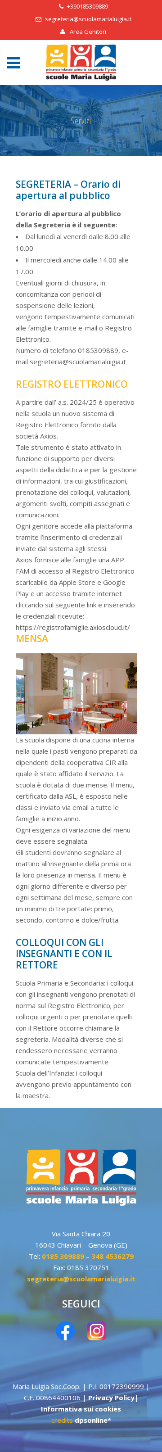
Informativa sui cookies (81, 1408)
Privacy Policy (111, 1397)
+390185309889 (87, 6)
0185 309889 (63, 1256)
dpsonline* (93, 1420)
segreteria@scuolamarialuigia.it (88, 19)
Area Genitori (87, 31)
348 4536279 (112, 1256)
